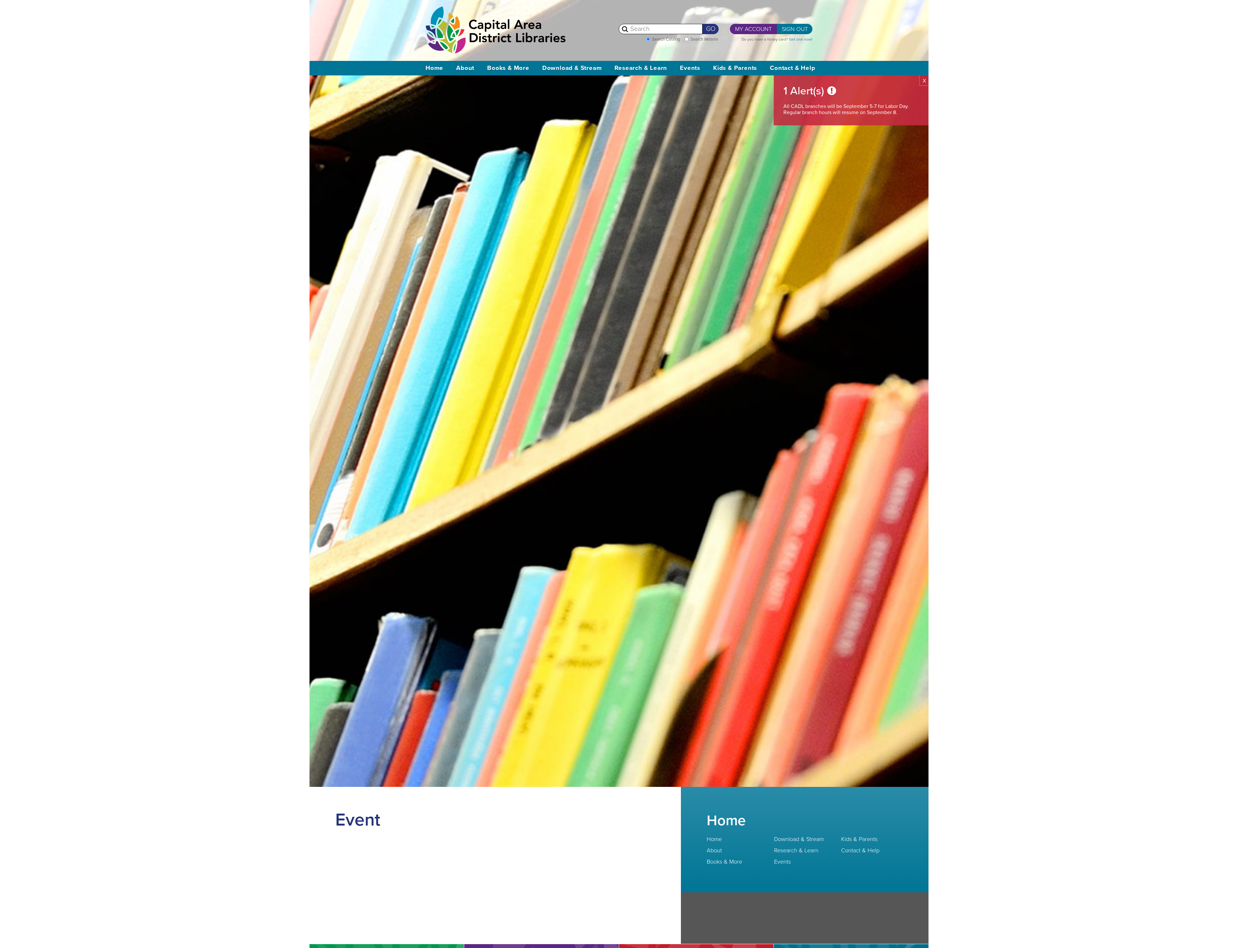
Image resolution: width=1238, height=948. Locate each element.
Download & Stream (799, 839)
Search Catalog (666, 39)
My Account (753, 29)
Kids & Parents (859, 839)
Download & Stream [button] (572, 68)
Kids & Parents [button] (735, 68)
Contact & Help (860, 850)
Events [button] (690, 68)
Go (710, 29)
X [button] (924, 81)
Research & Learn (796, 850)
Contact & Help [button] (792, 68)
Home (434, 68)
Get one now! (800, 39)
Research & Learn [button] (640, 68)
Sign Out (795, 29)
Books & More (724, 861)
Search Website (704, 39)
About (714, 850)
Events (782, 861)
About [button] (465, 68)
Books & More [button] (508, 68)
